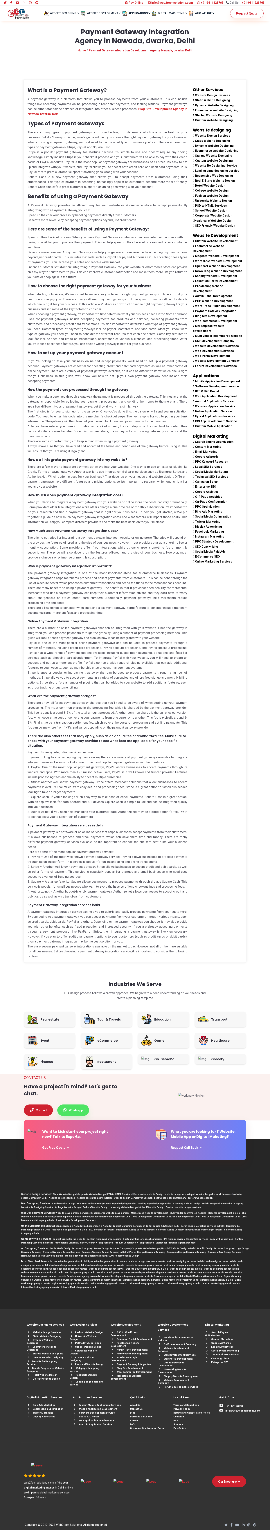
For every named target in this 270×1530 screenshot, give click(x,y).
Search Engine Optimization (213, 442)
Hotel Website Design (209, 185)
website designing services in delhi (185, 1261)
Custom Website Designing (213, 120)
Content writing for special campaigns (143, 1239)
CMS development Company (214, 341)
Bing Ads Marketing (208, 511)
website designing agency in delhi (221, 1269)
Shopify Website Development (215, 276)
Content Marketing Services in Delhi (131, 1226)
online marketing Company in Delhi (174, 1229)
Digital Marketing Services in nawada (62, 1280)
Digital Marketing (171, 13)
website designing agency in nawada (68, 1269)
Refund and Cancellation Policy (191, 1412)
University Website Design (213, 200)
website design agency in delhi (186, 1269)
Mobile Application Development (217, 381)
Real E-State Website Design (214, 180)
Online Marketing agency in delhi (183, 1283)
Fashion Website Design (211, 195)
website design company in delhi (68, 1265)
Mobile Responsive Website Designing (222, 1203)
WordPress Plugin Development (217, 306)
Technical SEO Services (211, 476)
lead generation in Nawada (97, 1226)
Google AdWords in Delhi (165, 1226)
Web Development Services (214, 351)
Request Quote (247, 13)
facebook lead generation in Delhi (69, 1229)
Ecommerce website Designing (216, 110)
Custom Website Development (215, 241)
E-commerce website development (110, 1213)
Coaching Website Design (186, 1203)
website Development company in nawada (210, 1272)
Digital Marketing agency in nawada (70, 1283)
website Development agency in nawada (79, 1276)
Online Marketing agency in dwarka (146, 1283)
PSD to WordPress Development (124, 1334)
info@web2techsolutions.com (172, 2)
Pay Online (135, 2)
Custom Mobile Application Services (99, 1405)
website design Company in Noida (94, 1198)
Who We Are (203, 13)
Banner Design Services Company (111, 1248)
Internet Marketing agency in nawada (221, 1283)
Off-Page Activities (208, 496)
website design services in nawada (108, 1261)
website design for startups (179, 1194)
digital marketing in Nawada (208, 1229)
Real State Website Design (91, 1203)
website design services (62, 1198)
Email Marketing (205, 451)
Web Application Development (215, 396)
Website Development (102, 13)
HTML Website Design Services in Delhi (42, 1256)
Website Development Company (217, 361)
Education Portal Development (215, 281)
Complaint (179, 1416)
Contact (41, 1110)
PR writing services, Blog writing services (186, 1239)
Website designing (63, 13)
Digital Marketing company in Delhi (180, 1280)
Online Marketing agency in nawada (108, 1283)
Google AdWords (206, 456)
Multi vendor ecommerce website (218, 336)
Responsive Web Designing (213, 175)
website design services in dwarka (147, 1261)
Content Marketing (207, 446)
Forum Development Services (215, 366)
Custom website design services (183, 1207)
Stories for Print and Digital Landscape (176, 1242)
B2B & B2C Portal (206, 391)
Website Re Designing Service (215, 165)
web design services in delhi (221, 1261)
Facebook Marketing (209, 531)
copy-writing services (221, 1239)
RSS (175, 1420)
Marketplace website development (149, 1213)
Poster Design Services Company (147, 1252)
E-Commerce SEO (207, 556)
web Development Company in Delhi (152, 1216)
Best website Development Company (76, 1220)
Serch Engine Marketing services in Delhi (202, 1226)
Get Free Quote (54, 1147)
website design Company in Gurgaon (133, 1198)
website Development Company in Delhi (147, 1269)
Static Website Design (64, 1194)
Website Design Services (212, 95)
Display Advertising (208, 526)
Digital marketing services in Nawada (62, 1226)
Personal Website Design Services (61, 1252)
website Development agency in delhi (165, 1276)
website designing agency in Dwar (106, 1269)
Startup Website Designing (213, 115)
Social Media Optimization (212, 516)
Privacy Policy (181, 1409)
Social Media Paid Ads (210, 551)
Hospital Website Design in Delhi (178, 1248)
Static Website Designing (212, 100)
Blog (132, 1412)
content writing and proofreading (104, 1239)
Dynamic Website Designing (214, 105)
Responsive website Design (148, 1194)
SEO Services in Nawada (101, 1229)
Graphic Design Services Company (215, 1248)
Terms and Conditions (186, 1405)
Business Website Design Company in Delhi (105, 1252)
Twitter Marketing (207, 521)
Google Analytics (206, 491)
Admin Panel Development (213, 296)
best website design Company (170, 1198)
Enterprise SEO (205, 486)
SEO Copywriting (206, 546)
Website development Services (216, 346)
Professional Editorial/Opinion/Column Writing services (84, 1242)
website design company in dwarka (144, 1265)
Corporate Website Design (213, 215)
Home (82, 50)
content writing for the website (69, 1239)
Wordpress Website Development (218, 261)
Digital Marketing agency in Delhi (216, 1280)
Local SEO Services (208, 466)
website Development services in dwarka (164, 1272)
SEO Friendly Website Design (214, 225)
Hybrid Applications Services (214, 416)
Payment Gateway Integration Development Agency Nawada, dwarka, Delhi (140, 50)
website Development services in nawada (119, 1272)
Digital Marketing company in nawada (102, 1280)
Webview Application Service (214, 406)
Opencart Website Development (217, 266)
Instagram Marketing (209, 536)
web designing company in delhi (212, 1265)
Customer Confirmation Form (147, 1428)
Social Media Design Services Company (71, 1248)
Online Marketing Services (213, 561)
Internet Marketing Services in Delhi (135, 1229)
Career (134, 1420)
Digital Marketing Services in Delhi (204, 1276)
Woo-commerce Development (215, 321)
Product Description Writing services (134, 1242)
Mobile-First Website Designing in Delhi (86, 1256)
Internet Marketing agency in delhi (79, 1287)
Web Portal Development (212, 356)
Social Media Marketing (211, 471)
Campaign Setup (206, 481)
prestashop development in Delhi (72, 1216)
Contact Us (136, 1409)
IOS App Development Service (215, 421)
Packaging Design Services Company (186, 1252)
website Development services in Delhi (42, 1272)
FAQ (132, 1424)
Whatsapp (75, 1110)
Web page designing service (121, 1203)
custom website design (200, 1198)
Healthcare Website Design (213, 220)
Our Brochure (227, 1481)
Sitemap (178, 1424)
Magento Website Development (216, 256)
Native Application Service (213, 411)
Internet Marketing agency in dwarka (40, 1287)
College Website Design (211, 190)
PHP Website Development (213, 301)
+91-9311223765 (211, 2)
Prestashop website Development (125, 1344)
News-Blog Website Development (218, 271)
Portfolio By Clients (141, 1416)
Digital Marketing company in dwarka (141, 1280)
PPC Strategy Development (213, 541)
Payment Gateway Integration (215, 311)
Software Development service (216, 386)
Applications (138, 13)
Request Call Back (185, 1147)
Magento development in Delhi (224, 1213)
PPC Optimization (206, 506)
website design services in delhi (71, 1261)
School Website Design (210, 210)
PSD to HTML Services (210, 205)
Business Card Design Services (225, 1252)
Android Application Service (214, 401)
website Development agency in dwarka (122, 1276)
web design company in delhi (179, 1265)
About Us (135, 1405)
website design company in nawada (105, 1265)
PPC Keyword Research (211, 461)
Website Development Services (72, 1213)
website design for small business (213, 1194)
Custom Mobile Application (213, 426)
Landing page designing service (216, 170)
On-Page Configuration (210, 501)
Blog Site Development (210, 316)
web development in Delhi (186, 1216)
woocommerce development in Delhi (111, 1216)
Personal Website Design (89, 1364)
